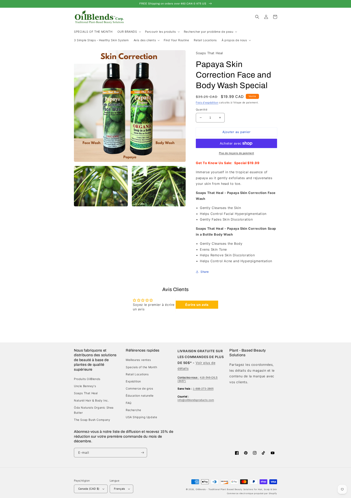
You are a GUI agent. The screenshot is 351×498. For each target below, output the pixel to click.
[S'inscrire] (142, 452)
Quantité (201, 109)
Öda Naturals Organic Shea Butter (94, 410)
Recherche (133, 410)
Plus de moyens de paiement (236, 153)
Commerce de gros (139, 388)
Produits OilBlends (87, 379)
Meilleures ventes (138, 360)
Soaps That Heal (86, 393)
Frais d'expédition (207, 102)
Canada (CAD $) (89, 488)
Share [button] (204, 271)
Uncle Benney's (85, 386)
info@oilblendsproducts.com (196, 400)
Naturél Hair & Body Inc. (91, 400)
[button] (129, 31)
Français (119, 488)
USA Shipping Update (141, 417)
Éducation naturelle (139, 395)
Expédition (133, 381)
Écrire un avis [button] (196, 305)
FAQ (129, 403)
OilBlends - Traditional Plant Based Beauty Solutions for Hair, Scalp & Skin (236, 489)
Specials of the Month (141, 367)
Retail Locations (137, 374)
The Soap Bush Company (92, 419)
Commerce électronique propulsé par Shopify (252, 493)
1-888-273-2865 (203, 388)
